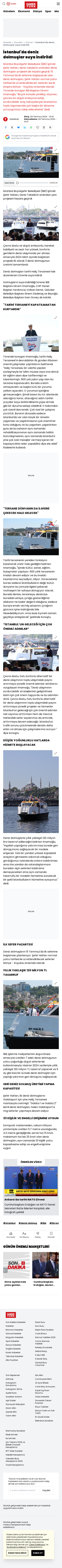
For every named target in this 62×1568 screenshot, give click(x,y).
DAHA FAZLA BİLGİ (17, 1553)
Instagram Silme (14, 1389)
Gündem (9, 11)
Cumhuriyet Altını (43, 1379)
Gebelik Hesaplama (15, 1454)
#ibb (43, 1223)
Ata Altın (39, 1375)
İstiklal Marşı (41, 1351)
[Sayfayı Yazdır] (43, 127)
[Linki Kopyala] (50, 127)
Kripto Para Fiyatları (44, 1329)
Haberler (7, 42)
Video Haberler (42, 1396)
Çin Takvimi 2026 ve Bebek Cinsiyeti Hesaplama (15, 1445)
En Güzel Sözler (42, 1417)
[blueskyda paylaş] (18, 127)
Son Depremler (13, 1375)
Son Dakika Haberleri (15, 1322)
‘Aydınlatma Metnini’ (16, 1547)
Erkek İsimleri (12, 1434)
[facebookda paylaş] (5, 127)
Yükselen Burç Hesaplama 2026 (14, 1459)
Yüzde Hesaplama (15, 1465)
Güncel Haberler (13, 1333)
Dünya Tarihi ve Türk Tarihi (45, 1411)
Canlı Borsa (41, 1333)
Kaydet (46, 1490)
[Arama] (4, 4)
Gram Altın (11, 1408)
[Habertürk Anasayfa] (31, 4)
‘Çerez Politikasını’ (37, 1544)
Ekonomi (24, 11)
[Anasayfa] (11, 1315)
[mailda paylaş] (37, 127)
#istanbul (9, 1223)
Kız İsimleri (11, 1438)
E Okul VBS (40, 1355)
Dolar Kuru (40, 1322)
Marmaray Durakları (15, 1430)
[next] (57, 1270)
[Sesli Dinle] (17, 183)
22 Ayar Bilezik (41, 1382)
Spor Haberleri (12, 1341)
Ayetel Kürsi (11, 1393)
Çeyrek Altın (11, 1411)
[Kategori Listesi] (58, 4)
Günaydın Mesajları (15, 1404)
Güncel (29, 42)
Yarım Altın (11, 1415)
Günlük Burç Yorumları (41, 1363)
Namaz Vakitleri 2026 (45, 1337)
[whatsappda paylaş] (31, 127)
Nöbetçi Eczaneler (43, 1347)
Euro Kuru (39, 1326)
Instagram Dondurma (11, 1384)
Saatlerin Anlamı (14, 1396)
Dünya (37, 11)
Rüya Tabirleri (41, 1406)
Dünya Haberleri (13, 1345)
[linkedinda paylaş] (24, 127)
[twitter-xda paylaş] (12, 127)
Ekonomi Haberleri (14, 1329)
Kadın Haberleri (13, 1352)
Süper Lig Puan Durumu (42, 1391)
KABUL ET (38, 1553)
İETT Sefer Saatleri (14, 1451)
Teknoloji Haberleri (14, 1356)
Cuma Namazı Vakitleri (42, 1342)
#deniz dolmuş (28, 1223)
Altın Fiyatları (12, 1360)
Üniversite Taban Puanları (43, 1401)
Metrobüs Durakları (44, 1420)
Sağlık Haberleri (13, 1348)
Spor (48, 11)
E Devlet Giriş (41, 1358)
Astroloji (9, 1379)
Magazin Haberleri (14, 1337)
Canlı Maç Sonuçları (45, 1386)
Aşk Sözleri (11, 1400)
